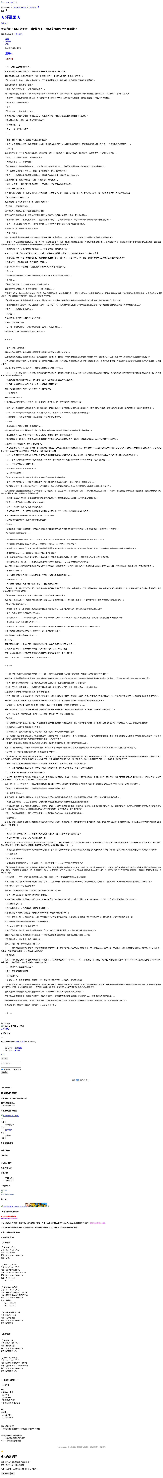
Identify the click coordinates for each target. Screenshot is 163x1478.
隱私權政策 (94, 1447)
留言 (23, 1042)
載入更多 (5, 1059)
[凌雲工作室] (2, 1192)
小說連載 (18, 1048)
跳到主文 (4, 23)
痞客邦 (18, 1042)
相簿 (7, 39)
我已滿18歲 (5, 1473)
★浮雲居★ (5, 1029)
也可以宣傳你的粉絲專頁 (7, 1194)
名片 (7, 44)
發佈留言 (5, 1072)
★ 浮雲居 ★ (10, 17)
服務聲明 (102, 1447)
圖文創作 (19, 34)
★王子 (17, 1050)
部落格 (8, 41)
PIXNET (64, 1447)
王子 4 (9, 53)
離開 (12, 1473)
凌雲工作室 (4, 1190)
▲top (3, 1054)
